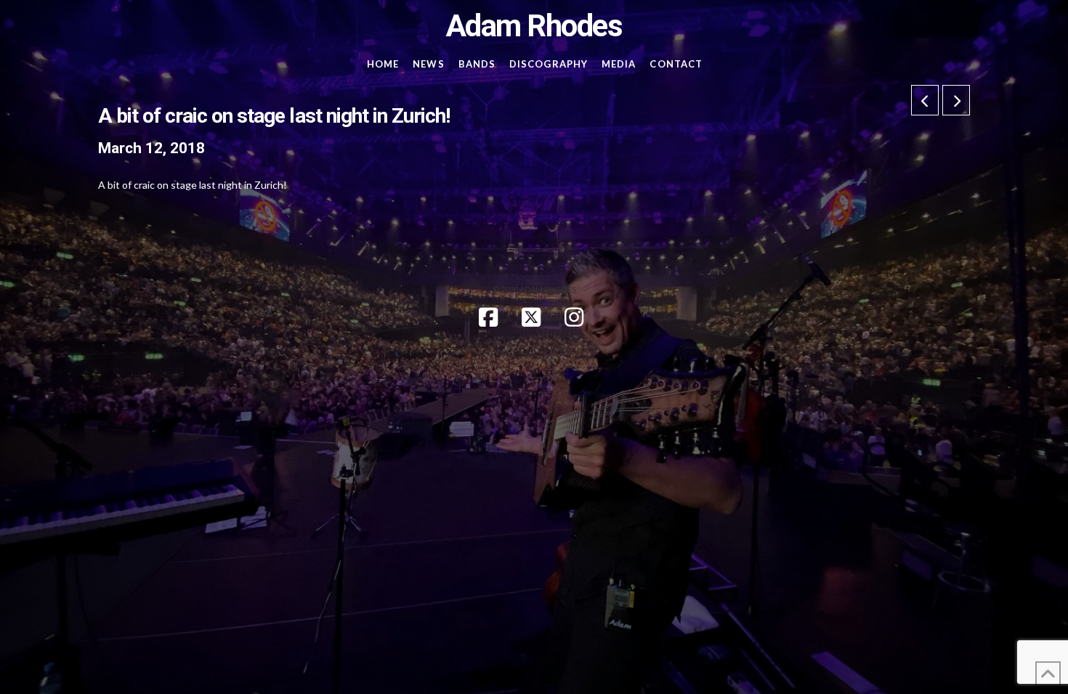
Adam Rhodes (534, 26)
